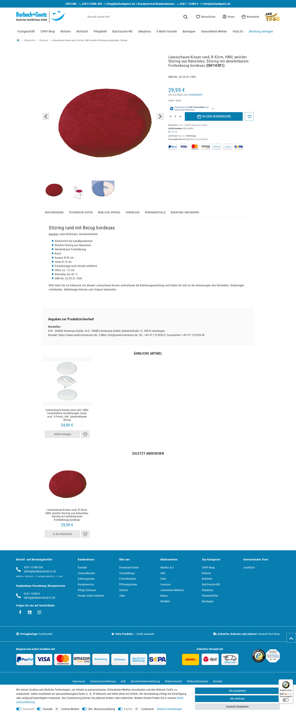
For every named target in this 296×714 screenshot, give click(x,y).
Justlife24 (249, 567)
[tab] (54, 212)
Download (133, 212)
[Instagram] (39, 612)
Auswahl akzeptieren (237, 706)
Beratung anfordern (185, 212)
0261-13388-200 (33, 567)
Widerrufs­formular (197, 681)
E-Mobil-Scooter (167, 31)
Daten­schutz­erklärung (103, 681)
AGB (123, 681)
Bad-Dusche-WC (122, 31)
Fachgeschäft (26, 31)
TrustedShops (127, 573)
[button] (227, 16)
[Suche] (185, 16)
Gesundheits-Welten (214, 31)
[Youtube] (30, 612)
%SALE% (237, 31)
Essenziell (28, 709)
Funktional (147, 709)
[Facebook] (20, 612)
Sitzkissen (43, 40)
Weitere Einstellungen (169, 709)
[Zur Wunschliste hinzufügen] (249, 116)
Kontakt (82, 567)
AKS (162, 573)
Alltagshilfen (30, 40)
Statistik (48, 709)
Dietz (163, 578)
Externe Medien (70, 709)
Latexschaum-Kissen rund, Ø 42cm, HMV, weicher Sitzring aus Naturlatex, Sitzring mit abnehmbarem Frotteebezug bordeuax (67, 514)
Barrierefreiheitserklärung (145, 681)
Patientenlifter (210, 595)
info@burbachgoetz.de (216, 3)
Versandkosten (195, 94)
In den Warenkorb (216, 116)
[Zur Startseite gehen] (18, 40)
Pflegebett (100, 31)
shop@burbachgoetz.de (121, 3)
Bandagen (189, 31)
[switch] (286, 700)
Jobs (122, 595)
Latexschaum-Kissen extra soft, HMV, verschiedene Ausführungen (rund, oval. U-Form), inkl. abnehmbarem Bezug (67, 415)
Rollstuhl (82, 31)
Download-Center (129, 567)
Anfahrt (123, 590)
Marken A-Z (167, 567)
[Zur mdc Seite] (273, 661)
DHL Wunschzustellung (101, 709)
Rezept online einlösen (91, 595)
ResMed (165, 601)
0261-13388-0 (32, 593)
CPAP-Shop (48, 31)
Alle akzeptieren (237, 690)
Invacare (165, 584)
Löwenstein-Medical (172, 590)
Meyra (164, 595)
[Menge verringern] (171, 116)
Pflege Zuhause (87, 590)
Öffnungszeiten (128, 584)
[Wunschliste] (85, 434)
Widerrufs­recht (173, 681)
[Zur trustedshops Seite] (258, 661)
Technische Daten (81, 212)
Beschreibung (54, 212)
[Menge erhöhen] (180, 116)
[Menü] (291, 681)
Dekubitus (144, 31)
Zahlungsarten (86, 578)
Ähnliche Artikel (109, 212)
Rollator (66, 31)
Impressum (78, 681)
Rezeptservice (86, 584)
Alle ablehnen (237, 698)
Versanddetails (155, 212)
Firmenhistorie (127, 578)
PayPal (128, 709)
